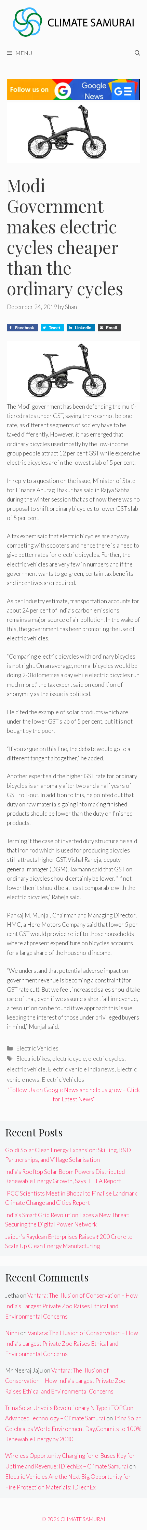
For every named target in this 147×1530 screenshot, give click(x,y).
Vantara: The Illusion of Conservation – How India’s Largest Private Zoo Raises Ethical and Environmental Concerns (71, 1306)
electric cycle (69, 1058)
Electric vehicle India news (81, 1069)
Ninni (12, 1332)
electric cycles (106, 1058)
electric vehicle (26, 1069)
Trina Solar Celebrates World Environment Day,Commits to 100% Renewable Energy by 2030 (73, 1429)
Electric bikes (33, 1058)
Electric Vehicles (37, 1048)
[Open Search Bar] (137, 53)
